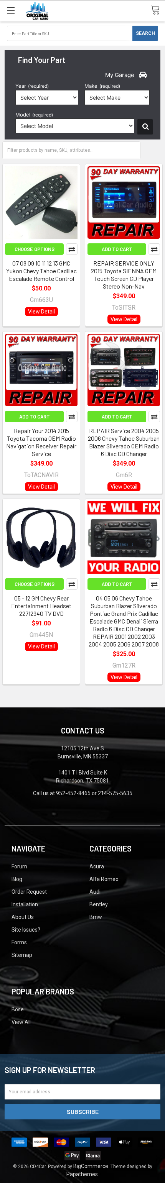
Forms (19, 942)
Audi (95, 892)
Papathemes (82, 1174)
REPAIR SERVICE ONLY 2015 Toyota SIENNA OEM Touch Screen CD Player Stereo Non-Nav (124, 274)
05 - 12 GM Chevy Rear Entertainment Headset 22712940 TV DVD (41, 605)
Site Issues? (26, 930)
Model (34, 115)
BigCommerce (90, 1166)
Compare (72, 249)
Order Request (29, 892)
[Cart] (157, 10)
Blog (17, 879)
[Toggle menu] (10, 10)
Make (102, 86)
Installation (25, 904)
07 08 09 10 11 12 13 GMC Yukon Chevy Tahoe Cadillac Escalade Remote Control (41, 270)
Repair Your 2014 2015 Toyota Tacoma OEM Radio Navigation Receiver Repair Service (41, 442)
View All (21, 1022)
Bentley (98, 904)
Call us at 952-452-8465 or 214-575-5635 (82, 793)
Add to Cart (117, 249)
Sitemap (22, 955)
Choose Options (34, 249)
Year (32, 86)
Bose (18, 1009)
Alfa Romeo (104, 879)
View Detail (41, 311)
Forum (19, 866)
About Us (23, 917)
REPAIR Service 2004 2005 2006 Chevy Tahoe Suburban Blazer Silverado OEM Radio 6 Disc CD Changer (124, 442)
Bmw (95, 917)
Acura (96, 866)
